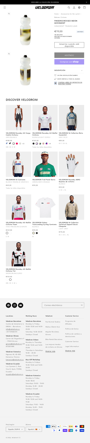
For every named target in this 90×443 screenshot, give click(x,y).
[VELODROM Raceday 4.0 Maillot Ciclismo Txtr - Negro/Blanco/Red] (10, 233)
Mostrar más (50, 351)
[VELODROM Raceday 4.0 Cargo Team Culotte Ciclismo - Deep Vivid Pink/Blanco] (17, 143)
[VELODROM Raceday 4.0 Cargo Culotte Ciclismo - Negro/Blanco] (10, 143)
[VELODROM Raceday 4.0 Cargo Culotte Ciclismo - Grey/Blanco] (13, 143)
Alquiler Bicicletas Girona (52, 333)
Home (56, 14)
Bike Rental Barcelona (53, 339)
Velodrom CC (16, 437)
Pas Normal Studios (52, 322)
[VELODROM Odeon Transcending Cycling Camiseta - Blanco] (33, 233)
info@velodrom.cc (13, 329)
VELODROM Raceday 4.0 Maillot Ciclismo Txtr (18, 270)
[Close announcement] (86, 2)
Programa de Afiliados (70, 322)
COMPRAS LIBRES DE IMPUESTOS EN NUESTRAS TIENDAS (70, 83)
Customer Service (72, 341)
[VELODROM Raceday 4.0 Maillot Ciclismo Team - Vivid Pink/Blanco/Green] (7, 233)
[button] (4, 7)
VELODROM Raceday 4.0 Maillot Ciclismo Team (18, 223)
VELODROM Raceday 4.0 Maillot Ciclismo (44, 134)
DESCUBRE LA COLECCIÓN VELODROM (45, 2)
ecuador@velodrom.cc (14, 374)
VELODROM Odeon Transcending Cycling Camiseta (44, 223)
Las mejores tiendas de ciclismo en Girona (53, 345)
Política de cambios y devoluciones (73, 335)
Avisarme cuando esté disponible (69, 45)
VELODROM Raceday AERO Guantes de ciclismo (69, 180)
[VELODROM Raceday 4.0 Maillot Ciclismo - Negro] (33, 143)
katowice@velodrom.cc (15, 360)
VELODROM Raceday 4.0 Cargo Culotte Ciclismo (18, 134)
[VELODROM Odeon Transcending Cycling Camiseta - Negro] (37, 233)
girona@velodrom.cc (14, 344)
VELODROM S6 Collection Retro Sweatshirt (71, 134)
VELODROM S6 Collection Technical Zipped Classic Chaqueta (68, 224)
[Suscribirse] (81, 305)
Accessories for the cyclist (70, 14)
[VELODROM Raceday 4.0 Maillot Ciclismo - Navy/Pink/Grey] (46, 143)
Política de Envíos (72, 329)
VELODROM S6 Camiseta (15, 180)
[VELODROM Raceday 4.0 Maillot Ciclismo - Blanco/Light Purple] (37, 143)
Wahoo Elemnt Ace (52, 327)
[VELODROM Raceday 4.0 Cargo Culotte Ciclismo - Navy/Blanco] (7, 143)
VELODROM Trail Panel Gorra (43, 180)
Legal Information (72, 346)
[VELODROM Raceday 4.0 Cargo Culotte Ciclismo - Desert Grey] (20, 143)
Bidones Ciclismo (60, 17)
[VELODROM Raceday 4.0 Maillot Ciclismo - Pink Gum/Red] (43, 143)
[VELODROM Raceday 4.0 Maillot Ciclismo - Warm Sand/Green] (40, 143)
